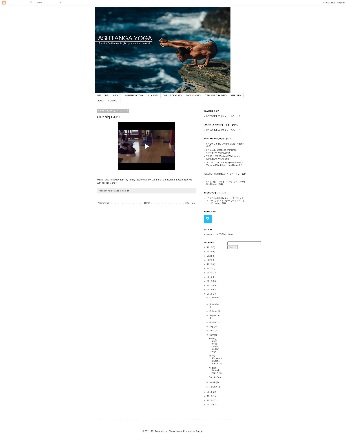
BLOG (100, 100)
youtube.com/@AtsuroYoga (219, 234)
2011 (209, 404)
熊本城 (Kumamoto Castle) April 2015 (215, 359)
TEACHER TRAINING (216, 95)
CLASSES (153, 95)
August (213, 322)
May (211, 335)
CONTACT (113, 100)
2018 (209, 281)
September (214, 315)
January (213, 386)
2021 (209, 268)
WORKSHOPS (193, 95)
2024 (209, 256)
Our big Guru (215, 377)
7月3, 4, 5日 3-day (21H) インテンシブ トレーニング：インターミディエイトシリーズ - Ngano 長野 (225, 200)
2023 (209, 260)
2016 (209, 289)
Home (147, 203)
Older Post (190, 203)
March (212, 382)
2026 (209, 247)
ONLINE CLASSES (172, 95)
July (211, 326)
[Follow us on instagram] (208, 219)
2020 (209, 272)
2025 (209, 251)
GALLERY (236, 95)
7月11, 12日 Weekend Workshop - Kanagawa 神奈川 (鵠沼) (223, 157)
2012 (209, 400)
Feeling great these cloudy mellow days (214, 345)
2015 (209, 294)
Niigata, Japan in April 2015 (215, 370)
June (212, 330)
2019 (209, 277)
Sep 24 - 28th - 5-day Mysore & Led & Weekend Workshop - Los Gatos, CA (224, 163)
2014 (209, 392)
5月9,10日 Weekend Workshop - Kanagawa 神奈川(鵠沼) (222, 151)
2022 (209, 264)
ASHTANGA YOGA (134, 95)
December (214, 297)
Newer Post (103, 203)
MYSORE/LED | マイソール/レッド (223, 116)
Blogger (199, 431)
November (214, 304)
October (213, 311)
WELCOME (102, 95)
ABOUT (117, 95)
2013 (209, 396)
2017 (209, 285)
